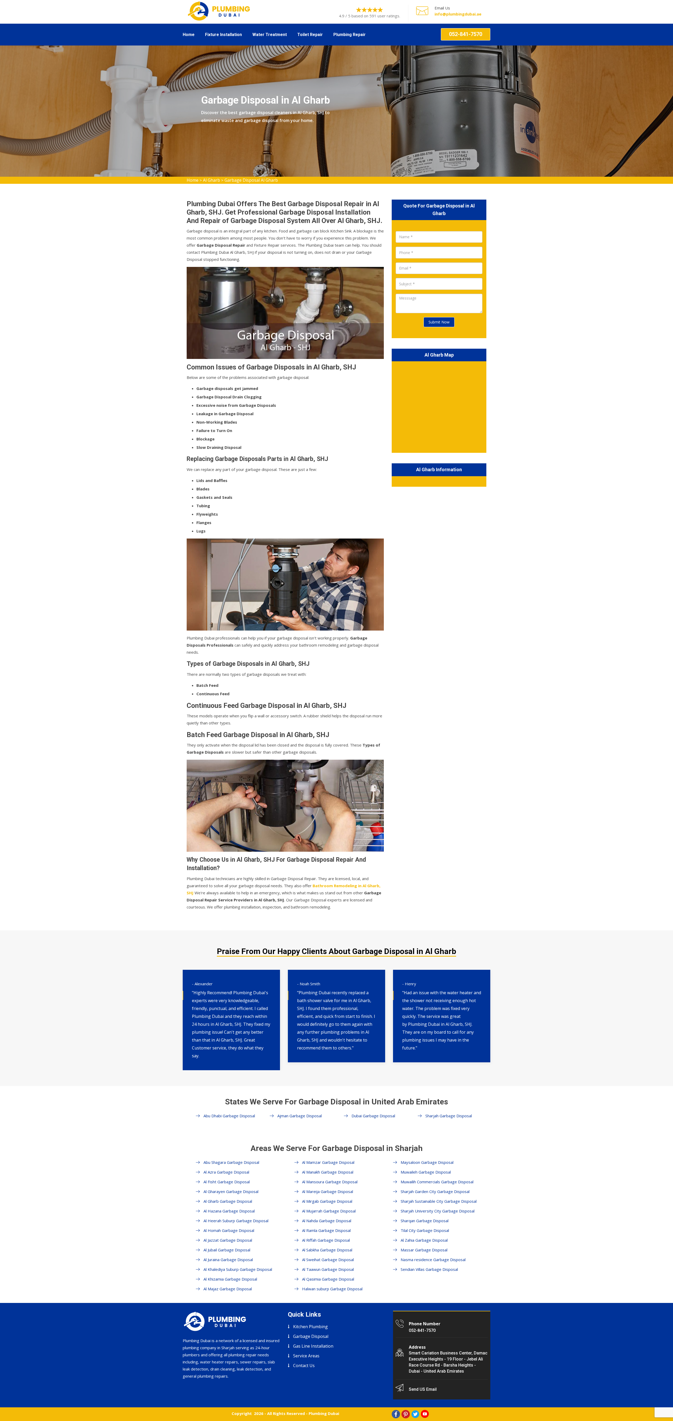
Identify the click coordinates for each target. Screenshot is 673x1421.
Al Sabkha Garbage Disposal (327, 1249)
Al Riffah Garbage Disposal (326, 1240)
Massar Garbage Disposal (424, 1249)
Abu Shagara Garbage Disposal (231, 1162)
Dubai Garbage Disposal (373, 1115)
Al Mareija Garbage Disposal (327, 1191)
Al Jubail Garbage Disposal (226, 1249)
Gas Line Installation (313, 1346)
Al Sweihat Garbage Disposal (328, 1259)
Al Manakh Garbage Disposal (327, 1172)
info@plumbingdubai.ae (458, 14)
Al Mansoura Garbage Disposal (330, 1181)
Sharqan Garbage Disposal (424, 1220)
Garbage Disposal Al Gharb (251, 180)
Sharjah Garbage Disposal (448, 1115)
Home (189, 34)
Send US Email (423, 1389)
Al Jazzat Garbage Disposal (227, 1240)
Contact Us (304, 1365)
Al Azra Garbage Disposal (226, 1172)
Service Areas (306, 1356)
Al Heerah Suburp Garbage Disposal (235, 1220)
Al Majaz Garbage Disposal (227, 1288)
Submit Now (439, 321)
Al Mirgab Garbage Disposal (327, 1201)
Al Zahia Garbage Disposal (424, 1240)
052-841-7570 (465, 34)
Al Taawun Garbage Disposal (328, 1269)
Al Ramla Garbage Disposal (326, 1230)
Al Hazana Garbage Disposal (229, 1211)
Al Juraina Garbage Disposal (228, 1259)
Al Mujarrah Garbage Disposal (329, 1211)
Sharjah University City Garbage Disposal (438, 1211)
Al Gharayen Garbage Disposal (230, 1191)
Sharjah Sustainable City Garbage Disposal (439, 1201)
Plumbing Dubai (324, 1413)
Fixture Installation (223, 34)
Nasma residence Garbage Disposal (433, 1259)
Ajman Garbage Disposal (299, 1115)
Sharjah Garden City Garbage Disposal (435, 1191)
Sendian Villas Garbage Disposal (429, 1269)
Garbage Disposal (310, 1336)
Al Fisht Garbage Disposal (226, 1181)
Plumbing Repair (349, 34)
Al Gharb (211, 180)
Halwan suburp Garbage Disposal (332, 1288)
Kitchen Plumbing (310, 1326)
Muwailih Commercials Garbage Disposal (437, 1181)
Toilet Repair (310, 34)
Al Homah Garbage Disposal (228, 1230)
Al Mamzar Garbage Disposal (328, 1162)
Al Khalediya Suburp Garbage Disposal (237, 1269)
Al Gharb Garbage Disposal (227, 1201)
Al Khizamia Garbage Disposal (230, 1279)
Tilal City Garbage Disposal (425, 1230)
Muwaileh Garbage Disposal (426, 1172)
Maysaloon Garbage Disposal (427, 1162)
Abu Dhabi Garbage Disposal (229, 1115)
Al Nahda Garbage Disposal (326, 1220)
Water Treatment (269, 34)
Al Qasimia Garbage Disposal (328, 1279)
